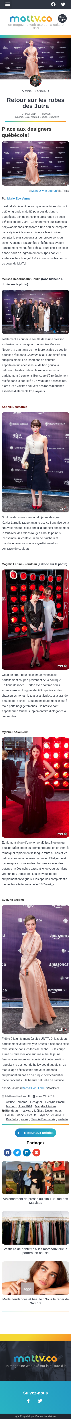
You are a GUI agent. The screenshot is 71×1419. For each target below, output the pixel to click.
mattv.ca (26, 1110)
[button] (8, 4)
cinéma (22, 1102)
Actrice (10, 1102)
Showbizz (54, 117)
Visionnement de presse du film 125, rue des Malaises (35, 1201)
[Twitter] (63, 4)
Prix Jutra (12, 1119)
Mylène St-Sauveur (52, 1115)
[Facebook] (53, 4)
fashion (10, 1106)
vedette (63, 1119)
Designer (36, 1102)
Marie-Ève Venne (18, 198)
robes (24, 1119)
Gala (27, 117)
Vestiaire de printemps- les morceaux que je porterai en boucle (35, 1251)
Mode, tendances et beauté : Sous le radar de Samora (35, 1301)
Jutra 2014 (25, 1106)
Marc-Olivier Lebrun (44, 190)
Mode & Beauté (39, 117)
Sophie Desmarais (43, 1119)
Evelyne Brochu (55, 1102)
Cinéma (19, 117)
